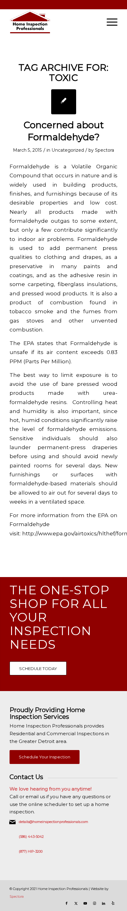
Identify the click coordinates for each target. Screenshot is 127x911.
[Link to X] (75, 903)
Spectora (104, 150)
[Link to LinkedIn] (103, 903)
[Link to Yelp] (112, 903)
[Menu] (108, 22)
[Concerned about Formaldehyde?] (63, 101)
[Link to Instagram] (94, 903)
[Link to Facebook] (66, 903)
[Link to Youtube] (85, 903)
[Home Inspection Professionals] (53, 22)
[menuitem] (108, 22)
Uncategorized (67, 150)
